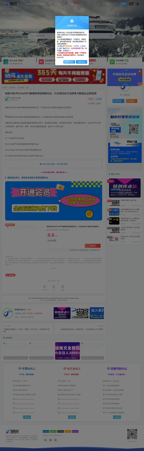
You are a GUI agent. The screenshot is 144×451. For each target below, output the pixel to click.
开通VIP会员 (69, 62)
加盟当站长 (82, 62)
